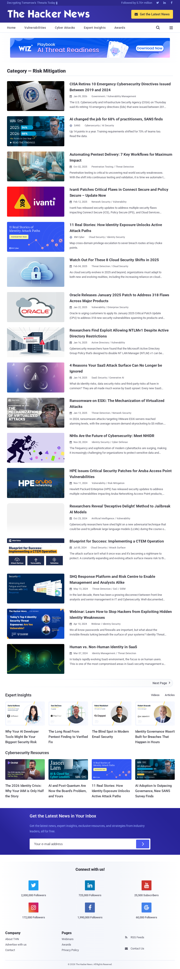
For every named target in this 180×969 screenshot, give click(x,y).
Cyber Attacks (65, 27)
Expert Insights (95, 27)
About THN (12, 939)
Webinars (68, 939)
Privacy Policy (70, 950)
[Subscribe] (142, 844)
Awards (119, 27)
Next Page (161, 683)
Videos (155, 695)
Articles (170, 695)
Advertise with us (16, 944)
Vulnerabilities (35, 27)
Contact (10, 950)
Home (11, 27)
